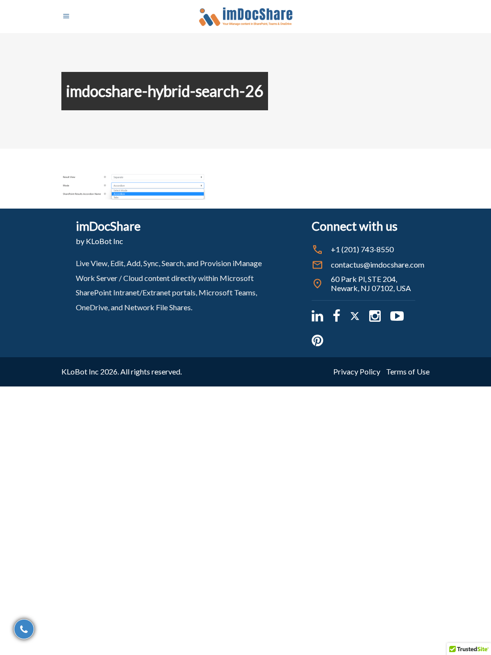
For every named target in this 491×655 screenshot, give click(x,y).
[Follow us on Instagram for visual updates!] (375, 315)
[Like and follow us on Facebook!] (336, 315)
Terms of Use (408, 371)
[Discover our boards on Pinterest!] (317, 340)
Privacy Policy (356, 371)
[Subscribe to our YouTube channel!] (397, 315)
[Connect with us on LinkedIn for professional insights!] (317, 315)
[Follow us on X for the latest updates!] (355, 315)
